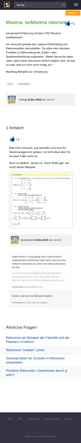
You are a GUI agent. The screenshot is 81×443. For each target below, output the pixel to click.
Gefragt (23, 99)
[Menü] (76, 4)
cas (10, 84)
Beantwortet (27, 240)
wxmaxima (24, 84)
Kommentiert (17, 287)
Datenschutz (52, 418)
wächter (50, 99)
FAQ (20, 418)
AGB (10, 418)
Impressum (34, 418)
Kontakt (68, 418)
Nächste (72, 13)
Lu (41, 287)
